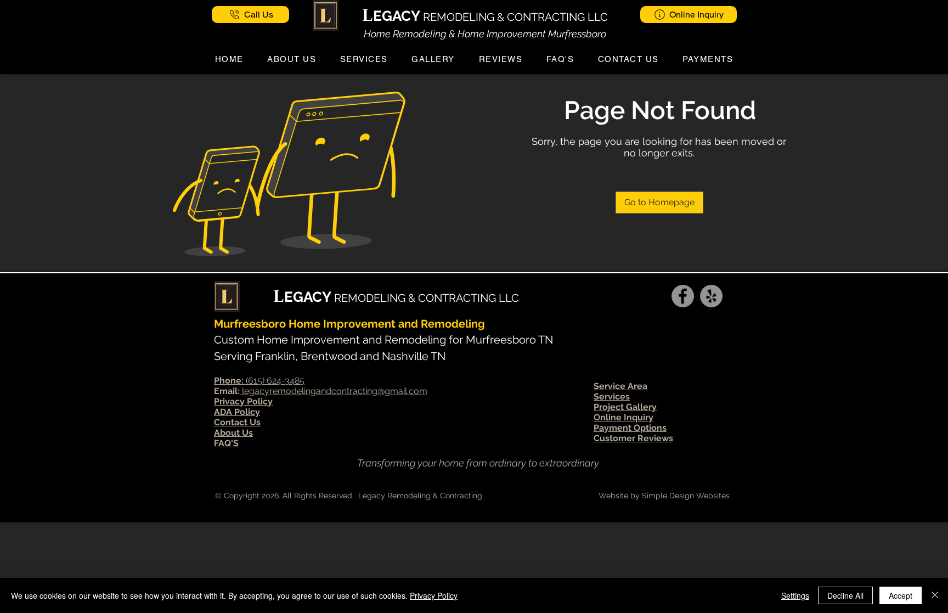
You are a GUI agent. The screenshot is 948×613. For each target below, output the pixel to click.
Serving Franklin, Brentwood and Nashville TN (329, 356)
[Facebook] (683, 296)
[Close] (934, 595)
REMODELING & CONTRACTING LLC (515, 17)
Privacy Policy (434, 595)
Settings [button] (795, 595)
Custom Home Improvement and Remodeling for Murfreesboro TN (383, 339)
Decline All (845, 595)
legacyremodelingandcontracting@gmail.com (333, 391)
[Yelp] (711, 296)
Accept (900, 595)
